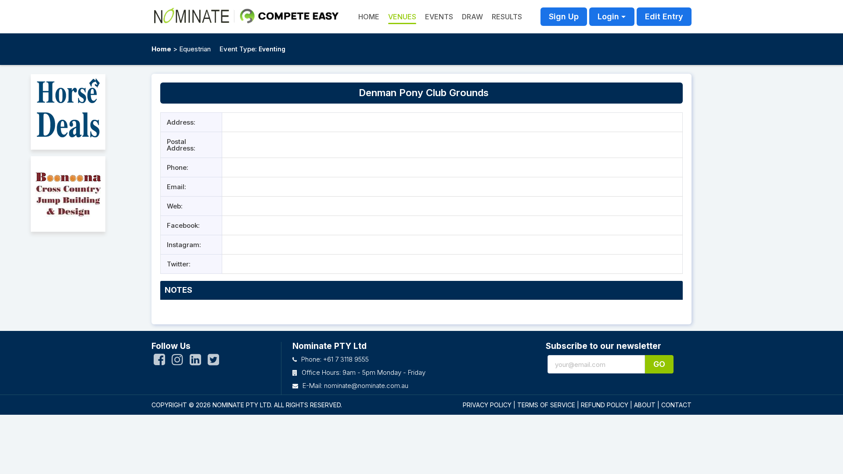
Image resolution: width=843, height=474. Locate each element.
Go (659, 364)
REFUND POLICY (604, 405)
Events (439, 16)
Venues (402, 16)
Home (161, 49)
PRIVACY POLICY (487, 405)
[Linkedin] (195, 361)
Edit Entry (664, 16)
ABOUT (645, 405)
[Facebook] (159, 361)
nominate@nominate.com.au (366, 385)
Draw (472, 16)
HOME (368, 16)
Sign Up (564, 16)
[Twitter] (213, 361)
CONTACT (676, 405)
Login (608, 16)
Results (507, 16)
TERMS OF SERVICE (546, 405)
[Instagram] (177, 361)
